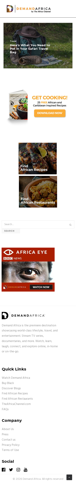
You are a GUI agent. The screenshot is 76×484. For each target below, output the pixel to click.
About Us (8, 429)
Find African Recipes (15, 393)
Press (5, 434)
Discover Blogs (11, 388)
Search (10, 230)
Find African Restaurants (17, 398)
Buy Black (8, 383)
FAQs (5, 409)
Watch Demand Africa (16, 378)
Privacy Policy (10, 445)
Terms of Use (10, 450)
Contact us (9, 439)
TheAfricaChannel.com (16, 404)
